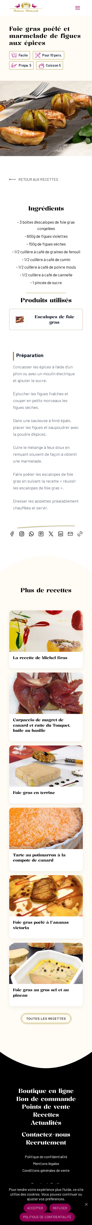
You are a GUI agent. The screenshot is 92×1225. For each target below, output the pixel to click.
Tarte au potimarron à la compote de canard (39, 857)
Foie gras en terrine (34, 792)
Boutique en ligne (46, 1091)
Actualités (46, 1123)
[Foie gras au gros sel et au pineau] (46, 963)
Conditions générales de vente (46, 1170)
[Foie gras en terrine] (46, 766)
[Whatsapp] (31, 534)
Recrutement (46, 1142)
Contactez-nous (46, 1134)
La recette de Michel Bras (40, 657)
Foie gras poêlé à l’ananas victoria (41, 924)
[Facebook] (12, 534)
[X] (51, 534)
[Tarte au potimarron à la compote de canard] (46, 828)
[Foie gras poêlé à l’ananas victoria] (46, 896)
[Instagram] (21, 534)
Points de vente (46, 1107)
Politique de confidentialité (46, 1156)
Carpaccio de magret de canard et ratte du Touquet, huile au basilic (41, 725)
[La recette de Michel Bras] (46, 631)
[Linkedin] (60, 534)
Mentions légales (46, 1163)
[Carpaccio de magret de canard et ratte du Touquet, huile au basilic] (46, 693)
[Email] (70, 534)
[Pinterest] (41, 534)
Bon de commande (46, 1099)
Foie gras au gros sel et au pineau (41, 992)
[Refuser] (86, 1204)
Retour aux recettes (38, 179)
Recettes (46, 1115)
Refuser (60, 1208)
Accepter (35, 1208)
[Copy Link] (80, 534)
